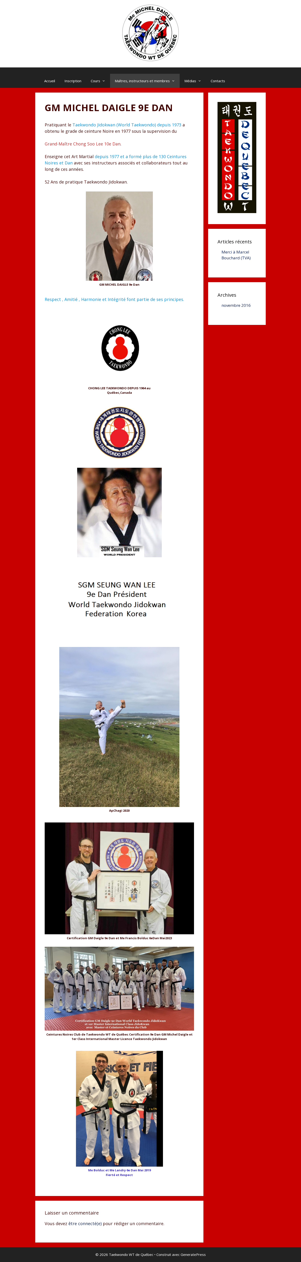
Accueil (49, 80)
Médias (190, 80)
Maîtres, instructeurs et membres (142, 80)
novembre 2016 (236, 305)
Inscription (72, 80)
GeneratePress (193, 1254)
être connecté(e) (85, 1223)
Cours (95, 80)
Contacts (218, 80)
